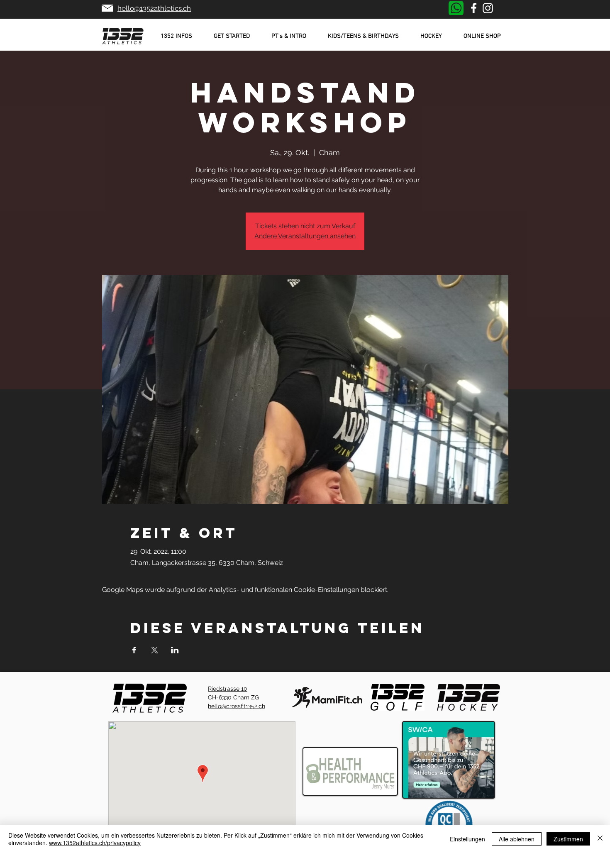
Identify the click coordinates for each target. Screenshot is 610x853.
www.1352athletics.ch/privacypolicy (95, 842)
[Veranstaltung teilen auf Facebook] (134, 650)
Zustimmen (568, 839)
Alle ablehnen (516, 839)
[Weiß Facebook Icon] (474, 8)
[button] (176, 36)
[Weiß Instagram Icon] (488, 8)
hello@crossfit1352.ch (236, 706)
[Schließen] (600, 838)
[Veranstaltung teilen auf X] (155, 650)
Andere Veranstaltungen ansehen (305, 236)
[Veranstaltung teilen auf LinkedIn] (175, 650)
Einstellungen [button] (467, 839)
